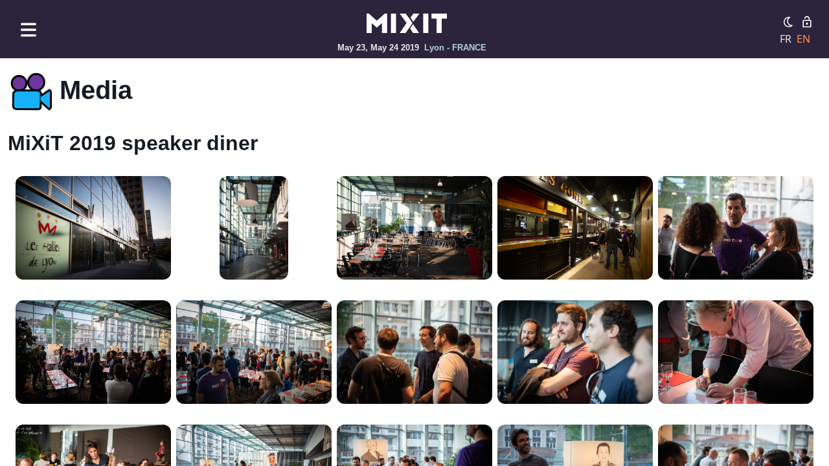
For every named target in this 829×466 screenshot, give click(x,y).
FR (785, 39)
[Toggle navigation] (28, 29)
